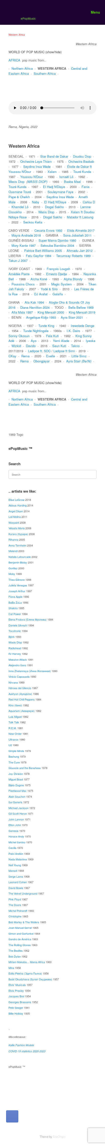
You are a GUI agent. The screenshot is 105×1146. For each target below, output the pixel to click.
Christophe (15, 916)
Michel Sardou (17, 842)
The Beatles (16, 950)
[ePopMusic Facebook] (12, 1116)
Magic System (61, 284)
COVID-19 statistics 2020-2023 (27, 1051)
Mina (11, 968)
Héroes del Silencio (20, 688)
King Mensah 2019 (82, 312)
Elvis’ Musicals (17, 985)
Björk (12, 637)
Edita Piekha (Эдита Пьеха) (25, 973)
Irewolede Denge (82, 325)
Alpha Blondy (73, 279)
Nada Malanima (18, 859)
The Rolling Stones (20, 945)
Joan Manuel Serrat (20, 928)
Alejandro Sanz (17, 665)
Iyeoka (90, 340)
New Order (15, 733)
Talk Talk (14, 722)
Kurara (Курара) (18, 534)
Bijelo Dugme (16, 785)
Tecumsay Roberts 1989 (73, 255)
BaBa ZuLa (15, 602)
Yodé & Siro (49, 289)
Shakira (13, 608)
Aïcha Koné (39, 279)
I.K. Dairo (73, 330)
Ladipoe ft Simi (64, 351)
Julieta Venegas (18, 585)
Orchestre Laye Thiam (36, 161)
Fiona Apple (15, 597)
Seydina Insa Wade (37, 166)
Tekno (75, 345)
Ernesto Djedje (56, 274)
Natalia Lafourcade (20, 557)
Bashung (14, 756)
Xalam (52, 171)
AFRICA (14, 60)
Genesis (14, 831)
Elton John (15, 825)
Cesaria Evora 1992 (48, 230)
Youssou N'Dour (31, 176)
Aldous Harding (18, 505)
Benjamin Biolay (18, 562)
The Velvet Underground (23, 893)
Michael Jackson (19, 808)
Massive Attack (18, 659)
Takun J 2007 (18, 260)
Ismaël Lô (66, 176)
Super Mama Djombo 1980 (57, 240)
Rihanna (13, 539)
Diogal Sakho (54, 207)
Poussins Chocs (23, 284)
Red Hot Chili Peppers (22, 699)
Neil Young (15, 865)
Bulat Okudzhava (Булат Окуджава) (30, 979)
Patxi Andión (16, 853)
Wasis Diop (16, 181)
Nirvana (13, 682)
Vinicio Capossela (19, 676)
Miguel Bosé (16, 779)
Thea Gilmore (17, 580)
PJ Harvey (15, 654)
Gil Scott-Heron (18, 813)
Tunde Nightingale (35, 330)
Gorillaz (13, 568)
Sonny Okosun (19, 336)
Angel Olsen (16, 511)
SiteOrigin (59, 1136)
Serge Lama (16, 876)
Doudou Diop (82, 156)
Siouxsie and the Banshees (25, 768)
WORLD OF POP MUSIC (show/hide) (35, 52)
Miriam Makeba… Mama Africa (27, 962)
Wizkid (16, 345)
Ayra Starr (78, 361)
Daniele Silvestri (18, 625)
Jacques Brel (16, 996)
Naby (35, 202)
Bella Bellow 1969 (81, 307)
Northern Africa (22, 68)
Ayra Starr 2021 (72, 317)
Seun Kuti (59, 345)
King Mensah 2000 (51, 312)
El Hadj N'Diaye (54, 186)
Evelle (50, 356)
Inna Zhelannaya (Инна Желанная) (30, 671)
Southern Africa (45, 73)
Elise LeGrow (16, 500)
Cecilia (12, 848)
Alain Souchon (17, 796)
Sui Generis (15, 802)
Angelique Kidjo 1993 (41, 317)
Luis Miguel (15, 716)
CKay (12, 356)
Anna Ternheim (17, 545)
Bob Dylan (15, 956)
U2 (10, 745)
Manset (13, 870)
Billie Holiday (16, 1013)
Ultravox (14, 739)
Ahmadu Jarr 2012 (80, 250)
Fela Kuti (52, 336)
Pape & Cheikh (19, 197)
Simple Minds (16, 751)
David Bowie (16, 888)
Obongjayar (41, 361)
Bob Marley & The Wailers (24, 922)
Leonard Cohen (18, 882)
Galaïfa (57, 294)
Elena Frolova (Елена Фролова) (28, 619)
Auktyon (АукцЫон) (20, 694)
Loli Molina (15, 517)
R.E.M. (13, 728)
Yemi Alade (61, 340)
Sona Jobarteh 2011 (77, 235)
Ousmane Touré (20, 191)
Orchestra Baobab (81, 161)
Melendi (13, 551)
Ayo (33, 340)
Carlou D (89, 202)
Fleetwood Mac (18, 791)
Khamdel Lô (19, 207)
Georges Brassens (20, 1002)
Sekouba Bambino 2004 (57, 245)
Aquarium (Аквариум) (22, 711)
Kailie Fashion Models (21, 1045)
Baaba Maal (72, 181)
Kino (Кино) (15, 705)
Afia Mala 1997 (22, 312)
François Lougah (58, 268)
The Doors (15, 905)
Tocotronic (15, 631)
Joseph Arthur (17, 591)
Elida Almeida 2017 (80, 230)
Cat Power (15, 614)
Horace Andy (16, 836)
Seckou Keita (32, 222)
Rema (25, 356)
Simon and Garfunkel (21, 933)
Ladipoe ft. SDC (39, 351)
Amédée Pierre (19, 274)
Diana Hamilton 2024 (35, 307)
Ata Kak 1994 (34, 302)
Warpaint (14, 522)
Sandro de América (20, 939)
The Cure (14, 762)
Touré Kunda (82, 171)
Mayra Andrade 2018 (26, 235)
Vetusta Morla (17, 528)
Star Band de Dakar (54, 156)
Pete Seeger (16, 1007)
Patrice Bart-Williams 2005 (43, 250)
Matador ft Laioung (80, 217)
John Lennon (16, 819)
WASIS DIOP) (37, 181)
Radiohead (15, 648)
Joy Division (16, 774)
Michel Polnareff (18, 911)
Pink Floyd (15, 899)
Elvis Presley (16, 990)
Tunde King (46, 325)
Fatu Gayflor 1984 (38, 255)
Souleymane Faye (60, 191)
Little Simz (79, 356)
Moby (12, 574)
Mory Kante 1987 (23, 245)
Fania (85, 186)
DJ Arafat (41, 294)
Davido (31, 345)
